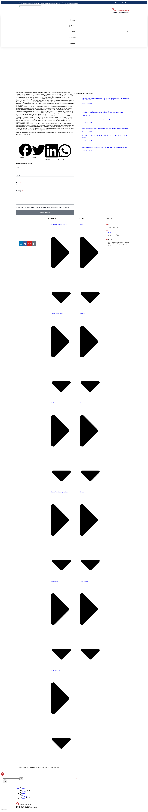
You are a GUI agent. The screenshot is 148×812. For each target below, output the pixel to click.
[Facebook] (25, 243)
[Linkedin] (21, 243)
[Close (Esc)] (1, 809)
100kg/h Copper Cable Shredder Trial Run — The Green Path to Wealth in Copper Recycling (104, 147)
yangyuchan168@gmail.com (121, 12)
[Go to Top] (2, 774)
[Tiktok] (34, 243)
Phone (18, 175)
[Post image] (77, 102)
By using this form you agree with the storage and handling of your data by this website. (44, 207)
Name (18, 167)
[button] (25, 150)
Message (19, 191)
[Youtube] (29, 243)
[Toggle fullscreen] (4, 809)
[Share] (3, 809)
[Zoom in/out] (6, 809)
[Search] (5, 781)
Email (18, 183)
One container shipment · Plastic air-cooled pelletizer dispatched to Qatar (100, 119)
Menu (17, 788)
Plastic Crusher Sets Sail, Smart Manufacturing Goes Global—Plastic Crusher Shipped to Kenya (105, 128)
